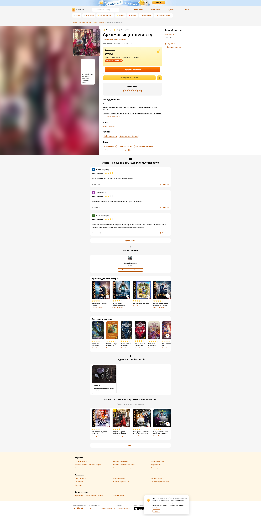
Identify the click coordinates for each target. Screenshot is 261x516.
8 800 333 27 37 (94, 508)
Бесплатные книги (106, 15)
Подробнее (156, 508)
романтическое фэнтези (143, 146)
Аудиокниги (90, 15)
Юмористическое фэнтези (129, 136)
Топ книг (133, 15)
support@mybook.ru (108, 508)
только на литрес (122, 150)
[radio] (124, 91)
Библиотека (155, 10)
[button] (167, 336)
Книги (78, 15)
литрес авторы (135, 150)
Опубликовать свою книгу (173, 47)
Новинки (121, 15)
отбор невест (108, 150)
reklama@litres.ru (123, 508)
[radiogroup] (132, 91)
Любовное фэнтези (110, 136)
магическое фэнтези (125, 146)
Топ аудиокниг (146, 15)
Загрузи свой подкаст (164, 15)
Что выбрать (138, 10)
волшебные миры (110, 146)
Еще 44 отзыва (130, 241)
